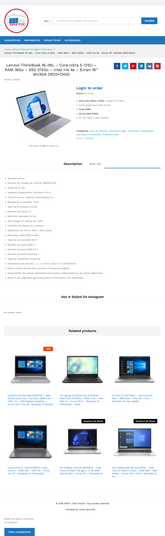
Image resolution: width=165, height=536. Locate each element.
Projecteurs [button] (52, 40)
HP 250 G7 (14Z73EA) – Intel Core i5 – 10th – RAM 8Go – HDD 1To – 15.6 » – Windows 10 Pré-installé (133, 398)
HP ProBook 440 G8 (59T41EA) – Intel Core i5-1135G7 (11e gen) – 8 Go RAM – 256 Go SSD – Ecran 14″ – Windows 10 (81, 470)
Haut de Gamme (98, 131)
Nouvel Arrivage (117, 131)
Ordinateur (133, 131)
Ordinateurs (147, 131)
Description (73, 163)
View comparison (19, 531)
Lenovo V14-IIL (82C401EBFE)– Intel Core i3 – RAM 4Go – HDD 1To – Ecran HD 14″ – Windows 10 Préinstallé (29, 470)
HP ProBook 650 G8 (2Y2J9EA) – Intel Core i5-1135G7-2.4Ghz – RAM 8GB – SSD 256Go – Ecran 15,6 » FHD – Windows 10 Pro (134, 472)
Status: (80, 93)
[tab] (72, 165)
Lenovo (16, 79)
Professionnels (110, 134)
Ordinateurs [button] (12, 40)
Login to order (89, 88)
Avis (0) (95, 163)
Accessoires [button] (72, 40)
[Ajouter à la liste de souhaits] (37, 390)
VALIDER (149, 21)
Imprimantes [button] (32, 40)
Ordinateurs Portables (88, 134)
